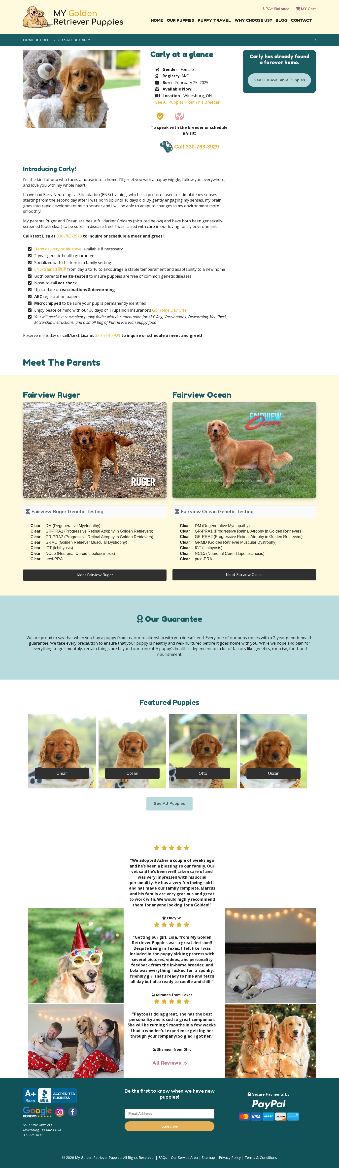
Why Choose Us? (253, 20)
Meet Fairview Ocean (244, 574)
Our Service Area (184, 1157)
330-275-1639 (32, 1135)
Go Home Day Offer (170, 310)
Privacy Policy (230, 1157)
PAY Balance (277, 9)
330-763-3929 (69, 236)
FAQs (162, 1157)
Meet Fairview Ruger (95, 575)
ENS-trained (45, 269)
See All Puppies (169, 803)
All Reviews (166, 1063)
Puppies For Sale (56, 40)
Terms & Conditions (261, 1157)
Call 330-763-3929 (196, 147)
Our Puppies (180, 20)
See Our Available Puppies (279, 80)
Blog (281, 20)
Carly (84, 40)
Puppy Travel (214, 20)
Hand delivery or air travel (58, 249)
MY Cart (308, 9)
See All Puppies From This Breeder (187, 102)
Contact (301, 20)
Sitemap (208, 1157)
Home (157, 20)
